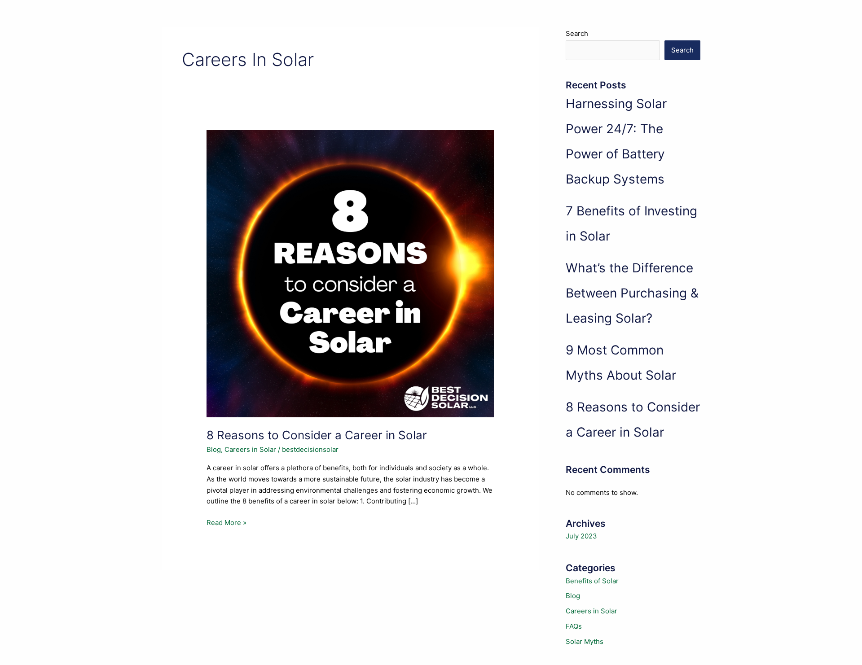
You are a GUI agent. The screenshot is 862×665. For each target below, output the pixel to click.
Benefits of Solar (592, 581)
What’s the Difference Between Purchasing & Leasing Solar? (632, 293)
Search (577, 33)
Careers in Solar (250, 449)
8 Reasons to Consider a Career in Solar (317, 435)
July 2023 (581, 536)
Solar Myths (584, 641)
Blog (214, 449)
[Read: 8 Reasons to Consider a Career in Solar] (350, 273)
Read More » (226, 523)
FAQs (574, 626)
